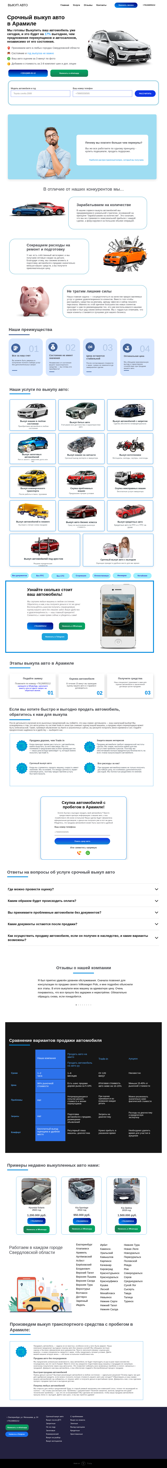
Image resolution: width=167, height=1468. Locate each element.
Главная (65, 5)
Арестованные (76, 1434)
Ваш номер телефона (65, 827)
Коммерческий (52, 1434)
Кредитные (75, 1430)
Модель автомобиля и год (23, 88)
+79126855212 (13, 1421)
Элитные (74, 1423)
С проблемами (76, 1416)
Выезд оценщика (77, 1427)
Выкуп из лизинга (77, 1420)
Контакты (101, 5)
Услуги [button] (76, 5)
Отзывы (88, 5)
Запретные (50, 1423)
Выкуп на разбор (53, 1437)
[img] (79, 853)
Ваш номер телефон (83, 88)
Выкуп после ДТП (53, 1420)
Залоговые (50, 1430)
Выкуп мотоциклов (54, 1441)
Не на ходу (50, 1427)
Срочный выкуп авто (55, 1416)
